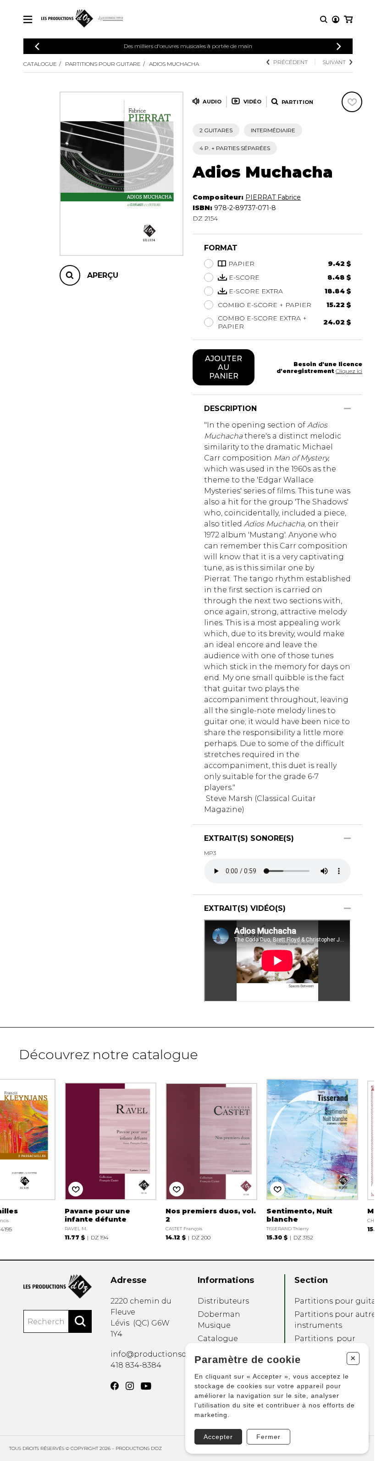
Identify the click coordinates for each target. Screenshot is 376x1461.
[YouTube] (146, 1386)
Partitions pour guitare (103, 63)
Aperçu (102, 275)
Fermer (268, 1436)
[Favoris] (352, 102)
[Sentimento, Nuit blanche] (312, 1159)
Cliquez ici (349, 371)
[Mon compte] (335, 19)
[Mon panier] (348, 19)
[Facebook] (115, 1386)
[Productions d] (57, 1286)
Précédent (290, 62)
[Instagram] (130, 1386)
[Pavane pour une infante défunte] (110, 1159)
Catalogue (40, 63)
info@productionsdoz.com (162, 1354)
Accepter (218, 1436)
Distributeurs (223, 1301)
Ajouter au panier (223, 367)
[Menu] (27, 19)
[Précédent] (37, 46)
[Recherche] (323, 19)
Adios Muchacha (174, 63)
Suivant (334, 62)
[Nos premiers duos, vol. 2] (211, 1159)
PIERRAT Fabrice (273, 197)
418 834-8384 (136, 1365)
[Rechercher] (80, 1321)
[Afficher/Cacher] (347, 408)
